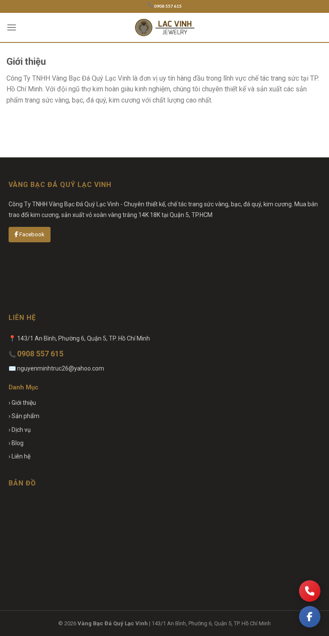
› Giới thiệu (22, 402)
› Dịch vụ (20, 429)
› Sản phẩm (24, 416)
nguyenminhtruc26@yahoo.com (60, 368)
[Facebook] (309, 616)
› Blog (16, 443)
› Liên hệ (19, 456)
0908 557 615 (168, 6)
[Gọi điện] (309, 591)
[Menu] (11, 27)
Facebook (31, 234)
